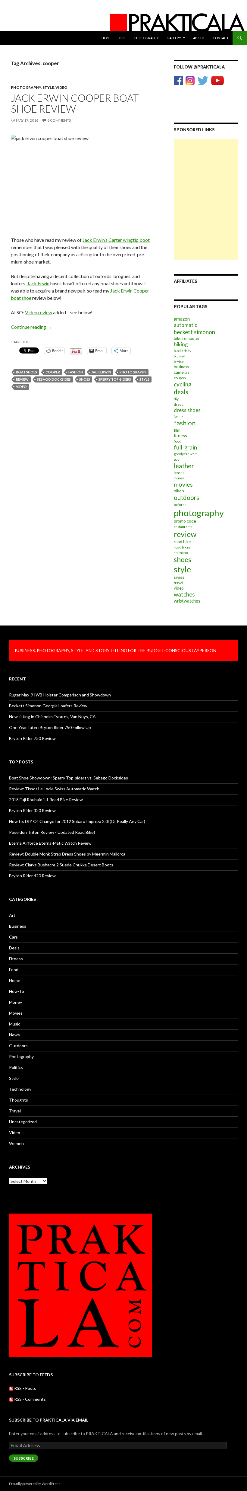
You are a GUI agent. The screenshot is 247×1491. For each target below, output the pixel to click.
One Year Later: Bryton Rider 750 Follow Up (50, 727)
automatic (185, 325)
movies (183, 484)
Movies (16, 1013)
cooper (52, 372)
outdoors (186, 497)
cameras (181, 372)
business (181, 366)
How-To (16, 991)
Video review (38, 312)
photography (133, 372)
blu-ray (179, 356)
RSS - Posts (24, 1388)
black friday (182, 351)
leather (184, 465)
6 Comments (59, 120)
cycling (183, 384)
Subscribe (24, 1458)
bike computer (186, 338)
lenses (179, 473)
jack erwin (101, 372)
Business (17, 926)
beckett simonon (194, 332)
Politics (16, 1067)
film (177, 430)
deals (181, 391)
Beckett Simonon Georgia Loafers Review (48, 705)
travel (178, 583)
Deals (14, 947)
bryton (179, 361)
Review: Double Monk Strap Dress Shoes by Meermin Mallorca (67, 853)
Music (14, 1023)
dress (178, 404)
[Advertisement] (206, 169)
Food (13, 969)
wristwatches (187, 600)
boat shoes (26, 372)
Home (106, 38)
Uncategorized (23, 1121)
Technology (20, 1089)
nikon (179, 490)
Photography (146, 38)
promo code (185, 520)
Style (48, 87)
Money (15, 1002)
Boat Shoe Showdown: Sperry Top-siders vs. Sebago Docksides (68, 777)
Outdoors (18, 1045)
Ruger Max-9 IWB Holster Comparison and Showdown (60, 694)
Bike (123, 38)
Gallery (174, 38)
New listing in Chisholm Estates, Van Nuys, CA (52, 716)
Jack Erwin (38, 283)
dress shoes (187, 410)
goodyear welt (185, 454)
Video (61, 87)
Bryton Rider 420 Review (32, 875)
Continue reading (31, 327)
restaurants (183, 527)
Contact (221, 38)
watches (184, 594)
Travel (15, 1110)
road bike (182, 541)
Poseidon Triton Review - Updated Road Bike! (52, 832)
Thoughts (18, 1099)
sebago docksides (54, 379)
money (179, 478)
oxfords (180, 504)
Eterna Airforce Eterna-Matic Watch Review (50, 843)
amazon (182, 319)
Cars (13, 936)
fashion (75, 372)
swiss (179, 577)
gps (176, 459)
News (14, 1034)
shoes (84, 379)
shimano (181, 552)
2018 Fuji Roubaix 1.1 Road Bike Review (46, 799)
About (199, 38)
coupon (180, 378)
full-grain (185, 447)
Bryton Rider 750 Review (32, 738)
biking (181, 344)
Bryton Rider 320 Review (32, 810)
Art (12, 915)
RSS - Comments (29, 1399)
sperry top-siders (114, 379)
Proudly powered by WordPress (34, 1483)
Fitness (16, 958)
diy (176, 399)
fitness (180, 435)
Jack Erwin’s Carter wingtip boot (116, 240)
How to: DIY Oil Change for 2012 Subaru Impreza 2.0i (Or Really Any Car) (77, 821)
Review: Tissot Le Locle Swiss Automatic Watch (54, 788)
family (178, 416)
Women (16, 1143)
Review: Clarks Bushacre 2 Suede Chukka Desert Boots (61, 864)
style (144, 379)
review (22, 379)
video (21, 387)
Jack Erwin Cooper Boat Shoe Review (75, 103)
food (177, 441)
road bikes (182, 547)
